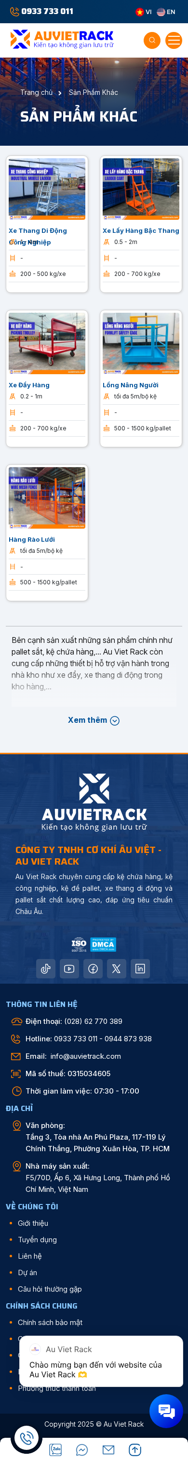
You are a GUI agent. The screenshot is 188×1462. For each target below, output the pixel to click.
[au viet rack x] (116, 968)
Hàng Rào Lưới (32, 539)
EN (170, 11)
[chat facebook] (82, 1450)
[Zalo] (55, 1450)
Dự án (27, 1272)
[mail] (108, 1450)
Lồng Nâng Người (131, 385)
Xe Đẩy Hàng (29, 385)
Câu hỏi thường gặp (50, 1289)
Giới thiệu (33, 1223)
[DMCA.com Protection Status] (103, 944)
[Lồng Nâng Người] (141, 343)
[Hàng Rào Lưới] (47, 497)
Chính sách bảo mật (50, 1322)
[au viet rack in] (140, 968)
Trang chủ (37, 92)
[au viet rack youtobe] (69, 968)
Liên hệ (30, 1256)
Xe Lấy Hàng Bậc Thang (141, 230)
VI (148, 11)
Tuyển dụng (37, 1239)
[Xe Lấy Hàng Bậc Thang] (141, 188)
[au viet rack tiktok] (45, 968)
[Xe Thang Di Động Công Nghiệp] (47, 188)
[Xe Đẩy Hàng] (47, 343)
